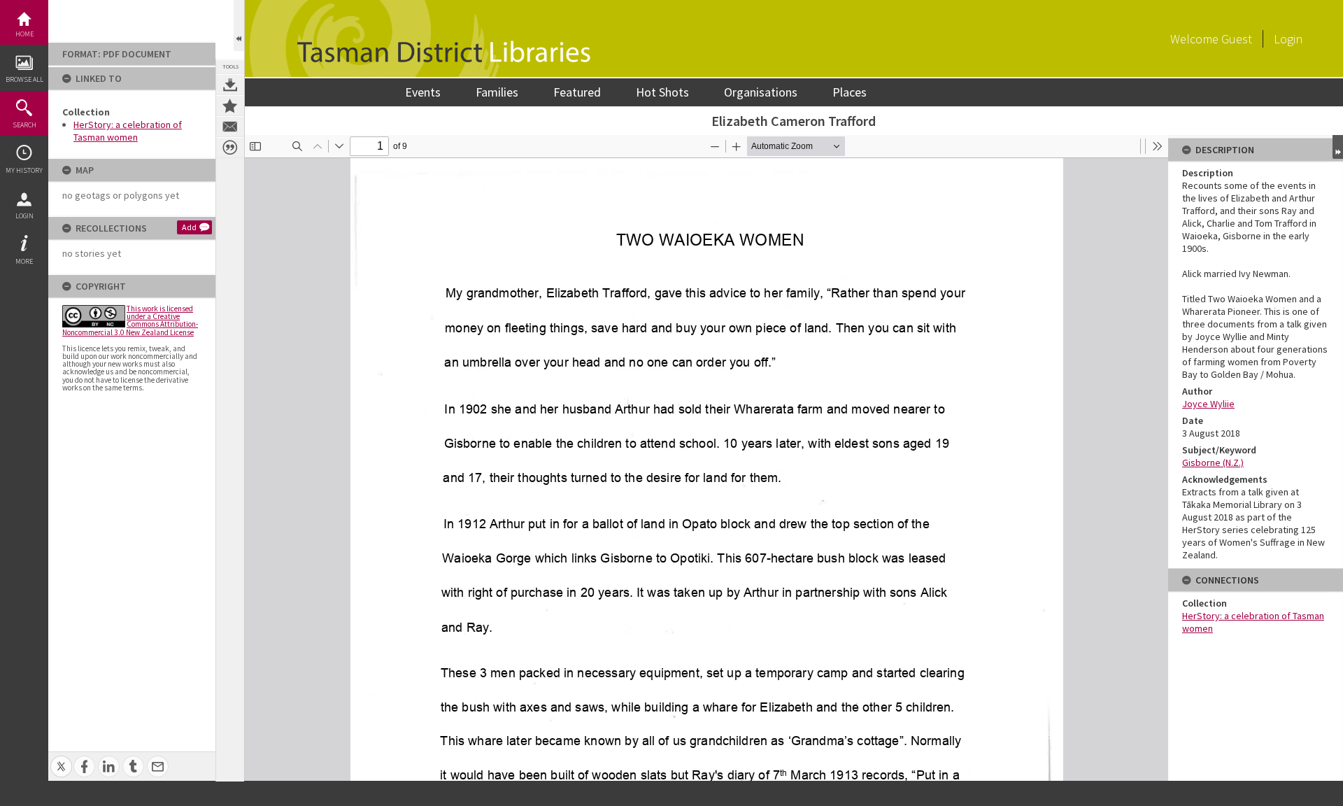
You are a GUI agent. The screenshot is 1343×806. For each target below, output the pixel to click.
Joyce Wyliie (1208, 403)
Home (24, 33)
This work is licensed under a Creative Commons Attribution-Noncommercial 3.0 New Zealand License (130, 320)
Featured (577, 92)
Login (24, 215)
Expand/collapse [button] (1338, 147)
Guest (1236, 39)
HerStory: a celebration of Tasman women (127, 130)
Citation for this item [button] (230, 147)
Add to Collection (230, 105)
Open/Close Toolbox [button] (239, 25)
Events (423, 92)
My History (24, 170)
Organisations (760, 92)
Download (230, 84)
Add (189, 227)
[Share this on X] (61, 758)
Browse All (24, 79)
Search (24, 124)
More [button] (24, 261)
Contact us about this (230, 126)
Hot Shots (662, 92)
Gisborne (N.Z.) (1213, 462)
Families (497, 92)
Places (849, 92)
